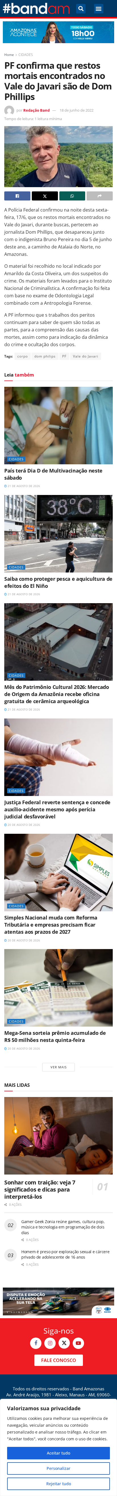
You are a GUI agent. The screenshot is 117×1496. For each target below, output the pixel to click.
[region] (58, 1447)
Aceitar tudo (58, 1453)
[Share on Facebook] (17, 195)
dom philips (45, 356)
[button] (80, 8)
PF (64, 356)
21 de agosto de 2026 (23, 486)
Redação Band (36, 110)
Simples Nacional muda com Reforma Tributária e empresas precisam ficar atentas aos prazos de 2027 (50, 924)
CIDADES (25, 54)
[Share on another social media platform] (100, 195)
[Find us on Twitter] (64, 1343)
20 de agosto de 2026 (23, 825)
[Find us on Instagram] (50, 1343)
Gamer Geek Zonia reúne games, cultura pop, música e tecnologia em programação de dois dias (63, 1227)
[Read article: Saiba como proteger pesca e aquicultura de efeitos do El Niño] (58, 534)
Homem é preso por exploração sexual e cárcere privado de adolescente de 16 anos (65, 1254)
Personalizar (58, 1468)
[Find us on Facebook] (35, 1343)
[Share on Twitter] (45, 195)
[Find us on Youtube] (78, 1343)
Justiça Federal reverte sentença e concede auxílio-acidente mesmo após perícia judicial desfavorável (57, 809)
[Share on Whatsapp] (72, 195)
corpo (22, 356)
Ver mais (59, 1067)
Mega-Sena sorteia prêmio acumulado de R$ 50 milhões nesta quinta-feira (55, 1036)
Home (9, 54)
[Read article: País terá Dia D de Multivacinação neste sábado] (58, 425)
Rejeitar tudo (58, 1483)
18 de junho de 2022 (76, 110)
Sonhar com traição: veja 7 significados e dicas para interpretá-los (39, 1189)
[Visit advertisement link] (58, 32)
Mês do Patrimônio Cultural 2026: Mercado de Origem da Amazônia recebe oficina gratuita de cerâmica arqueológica (56, 694)
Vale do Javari (85, 356)
